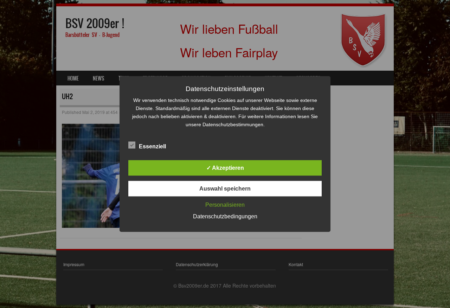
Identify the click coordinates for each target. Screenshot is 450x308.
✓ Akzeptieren (225, 168)
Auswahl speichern (225, 189)
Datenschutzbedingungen (225, 216)
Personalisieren (225, 205)
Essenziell (152, 146)
